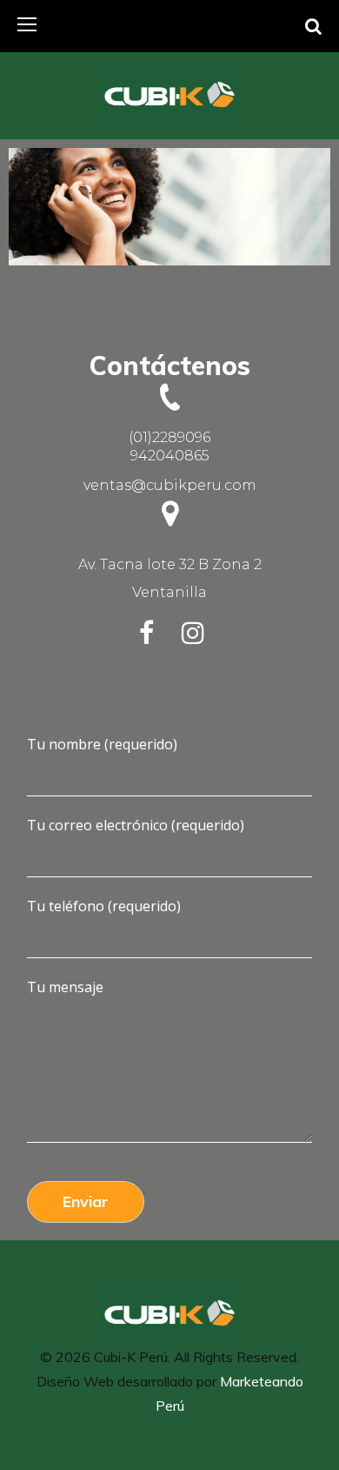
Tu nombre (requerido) (102, 744)
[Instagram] (193, 633)
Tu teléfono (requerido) (104, 906)
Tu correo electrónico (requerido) (135, 825)
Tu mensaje (65, 987)
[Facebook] (146, 633)
